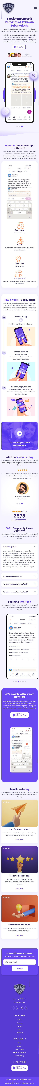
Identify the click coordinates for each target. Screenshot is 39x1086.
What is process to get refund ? (15, 584)
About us (19, 1023)
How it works (20, 1049)
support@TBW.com (19, 999)
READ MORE (19, 840)
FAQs (31, 389)
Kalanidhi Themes (28, 1083)
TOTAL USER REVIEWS (18, 520)
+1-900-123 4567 (19, 1002)
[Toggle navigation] (35, 8)
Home (19, 1020)
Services (19, 1026)
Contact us (19, 1033)
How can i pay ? (9, 547)
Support (19, 1046)
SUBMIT (20, 968)
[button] (17, 126)
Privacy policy (19, 1056)
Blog (19, 1029)
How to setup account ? (12, 576)
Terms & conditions (19, 1052)
